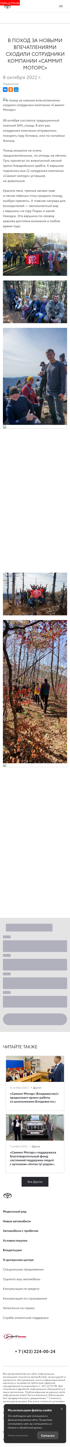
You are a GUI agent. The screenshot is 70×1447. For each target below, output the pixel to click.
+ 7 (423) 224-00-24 (35, 1351)
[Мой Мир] (16, 89)
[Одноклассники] (10, 89)
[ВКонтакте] (5, 89)
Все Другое (35, 1182)
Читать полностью (18, 1435)
